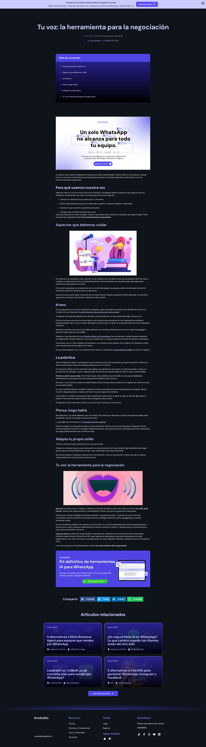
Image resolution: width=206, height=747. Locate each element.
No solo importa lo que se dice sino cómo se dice (99, 312)
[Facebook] (144, 734)
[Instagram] (149, 734)
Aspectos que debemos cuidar (75, 72)
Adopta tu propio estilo (72, 90)
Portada (86, 36)
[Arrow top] (199, 740)
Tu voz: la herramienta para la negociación (79, 97)
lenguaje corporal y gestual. (94, 422)
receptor (141, 329)
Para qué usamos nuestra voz (74, 66)
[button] (88, 599)
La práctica (67, 78)
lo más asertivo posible (122, 350)
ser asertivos (127, 518)
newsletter (142, 727)
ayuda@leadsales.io (43, 736)
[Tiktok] (139, 734)
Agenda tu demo (145, 4)
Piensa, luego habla (70, 84)
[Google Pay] (110, 738)
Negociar (59, 508)
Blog (91, 36)
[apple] (104, 738)
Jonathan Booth (62, 534)
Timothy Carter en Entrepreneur (97, 336)
